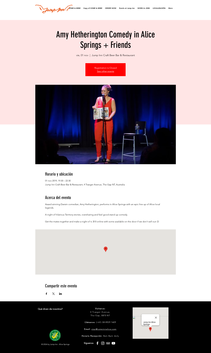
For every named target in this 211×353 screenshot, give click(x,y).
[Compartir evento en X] (53, 294)
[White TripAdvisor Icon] (108, 343)
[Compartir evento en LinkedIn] (60, 294)
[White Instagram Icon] (103, 343)
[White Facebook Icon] (97, 343)
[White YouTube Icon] (113, 343)
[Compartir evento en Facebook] (46, 294)
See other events (105, 71)
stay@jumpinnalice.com (103, 329)
